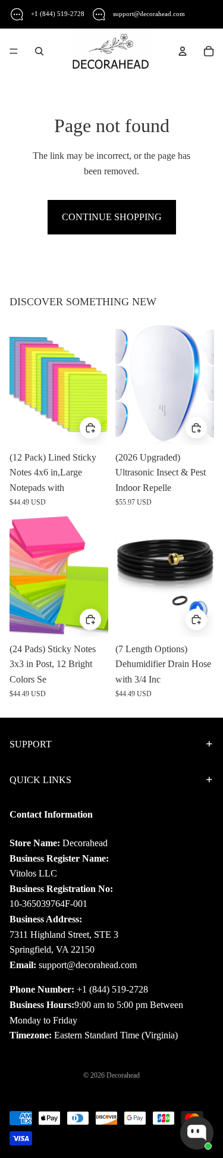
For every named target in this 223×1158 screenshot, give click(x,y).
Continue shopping (112, 217)
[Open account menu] (182, 51)
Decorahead (123, 1075)
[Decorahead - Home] (110, 51)
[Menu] (13, 51)
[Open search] (39, 51)
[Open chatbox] (196, 1133)
